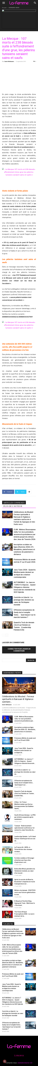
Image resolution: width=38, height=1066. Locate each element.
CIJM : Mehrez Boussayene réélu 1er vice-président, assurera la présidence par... (24, 719)
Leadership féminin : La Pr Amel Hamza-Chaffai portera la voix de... (25, 839)
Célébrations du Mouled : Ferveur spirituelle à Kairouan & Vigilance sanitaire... (18, 699)
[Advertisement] (19, 77)
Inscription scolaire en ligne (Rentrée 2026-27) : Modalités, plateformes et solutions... (24, 729)
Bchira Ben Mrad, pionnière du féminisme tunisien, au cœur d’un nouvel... (24, 871)
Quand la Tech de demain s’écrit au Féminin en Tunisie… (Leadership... (24, 793)
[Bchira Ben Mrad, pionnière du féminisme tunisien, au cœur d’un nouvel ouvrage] (7, 871)
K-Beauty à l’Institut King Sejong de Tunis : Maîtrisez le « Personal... (24, 903)
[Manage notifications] (4, 1061)
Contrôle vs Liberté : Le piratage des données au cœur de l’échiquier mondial (12, 1013)
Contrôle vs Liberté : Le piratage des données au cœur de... (25, 772)
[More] (29, 492)
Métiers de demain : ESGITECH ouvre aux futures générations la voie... (24, 892)
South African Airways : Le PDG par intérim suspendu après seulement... (25, 817)
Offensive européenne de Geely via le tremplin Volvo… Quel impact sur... (24, 783)
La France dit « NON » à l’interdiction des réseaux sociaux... (23, 849)
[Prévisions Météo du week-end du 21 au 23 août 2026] (7, 562)
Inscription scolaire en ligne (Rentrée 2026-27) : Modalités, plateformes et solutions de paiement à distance (24, 549)
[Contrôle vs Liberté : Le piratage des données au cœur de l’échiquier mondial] (7, 599)
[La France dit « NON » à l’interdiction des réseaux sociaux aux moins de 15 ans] (7, 850)
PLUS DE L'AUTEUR (12, 506)
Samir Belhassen (9, 61)
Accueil (4, 8)
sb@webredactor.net (25, 1063)
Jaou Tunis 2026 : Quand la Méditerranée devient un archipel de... (23, 750)
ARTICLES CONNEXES (14, 503)
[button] (3, 3)
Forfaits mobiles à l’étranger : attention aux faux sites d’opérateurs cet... (24, 860)
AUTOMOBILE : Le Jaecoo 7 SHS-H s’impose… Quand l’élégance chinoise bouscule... (24, 761)
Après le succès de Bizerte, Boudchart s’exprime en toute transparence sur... (24, 882)
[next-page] (6, 635)
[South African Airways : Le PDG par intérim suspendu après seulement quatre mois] (7, 817)
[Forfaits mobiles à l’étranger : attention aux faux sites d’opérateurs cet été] (7, 860)
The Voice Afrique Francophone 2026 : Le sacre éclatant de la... (24, 914)
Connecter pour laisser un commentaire (19, 650)
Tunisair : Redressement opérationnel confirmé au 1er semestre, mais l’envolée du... (24, 828)
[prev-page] (3, 635)
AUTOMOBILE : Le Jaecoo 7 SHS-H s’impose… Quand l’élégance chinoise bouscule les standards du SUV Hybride (24, 587)
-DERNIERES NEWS (13, 8)
